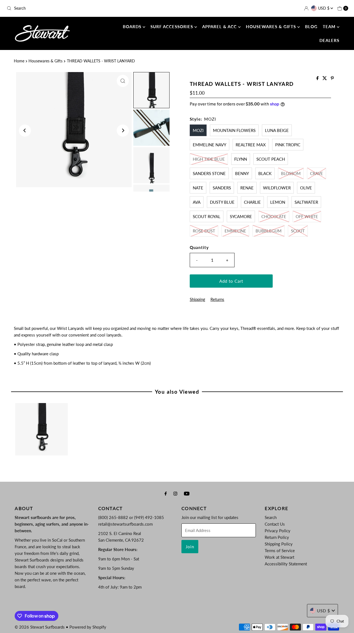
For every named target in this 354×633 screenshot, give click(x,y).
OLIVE (306, 187)
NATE (198, 187)
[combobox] (60, 8)
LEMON (277, 202)
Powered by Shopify (87, 626)
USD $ (324, 8)
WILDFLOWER (277, 187)
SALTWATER (306, 202)
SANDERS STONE (209, 173)
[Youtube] (186, 493)
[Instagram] (175, 493)
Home (19, 61)
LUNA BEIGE (277, 130)
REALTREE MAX (251, 144)
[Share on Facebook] (318, 78)
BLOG (311, 26)
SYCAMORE (241, 216)
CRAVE (316, 173)
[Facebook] (166, 493)
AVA (197, 202)
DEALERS (329, 40)
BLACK (265, 173)
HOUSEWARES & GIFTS (271, 26)
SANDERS (222, 187)
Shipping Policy (279, 543)
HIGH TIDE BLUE (209, 159)
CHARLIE (252, 202)
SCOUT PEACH (270, 159)
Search (271, 517)
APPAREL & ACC (220, 26)
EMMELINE (235, 230)
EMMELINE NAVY (209, 144)
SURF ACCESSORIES (172, 26)
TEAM (330, 26)
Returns (217, 299)
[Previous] (25, 131)
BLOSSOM (291, 173)
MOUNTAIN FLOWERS (234, 130)
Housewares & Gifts (45, 61)
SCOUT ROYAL (206, 216)
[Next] (123, 131)
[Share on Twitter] (325, 78)
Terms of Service (280, 550)
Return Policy (277, 537)
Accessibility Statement (286, 563)
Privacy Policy (277, 530)
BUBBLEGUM (269, 230)
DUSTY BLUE (222, 202)
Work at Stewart (279, 557)
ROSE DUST (204, 230)
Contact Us (275, 523)
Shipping (197, 299)
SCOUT (298, 230)
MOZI (198, 130)
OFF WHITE (307, 216)
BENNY (242, 173)
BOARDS (133, 26)
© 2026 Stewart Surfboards (40, 626)
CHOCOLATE (273, 216)
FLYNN (240, 159)
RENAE (247, 187)
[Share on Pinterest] (332, 78)
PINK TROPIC (287, 144)
